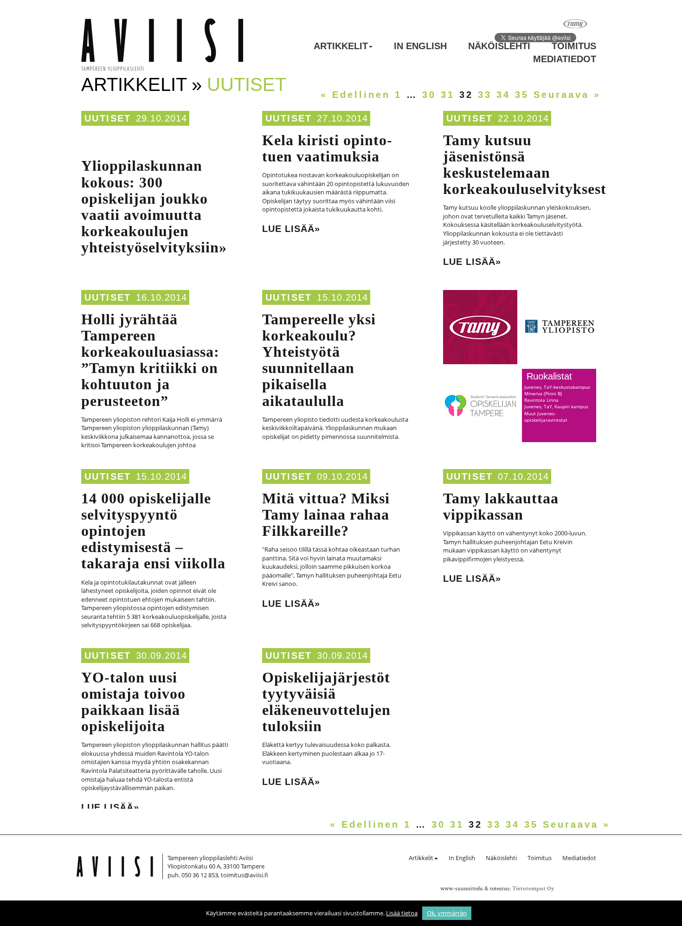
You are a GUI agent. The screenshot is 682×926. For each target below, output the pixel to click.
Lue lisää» (291, 229)
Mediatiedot (564, 59)
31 (448, 95)
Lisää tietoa (402, 913)
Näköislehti (499, 46)
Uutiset (107, 118)
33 (485, 95)
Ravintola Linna (541, 400)
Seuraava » (567, 95)
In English (420, 46)
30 (429, 95)
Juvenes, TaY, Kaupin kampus (556, 406)
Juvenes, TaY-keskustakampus (557, 387)
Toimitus (574, 46)
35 (522, 95)
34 (503, 95)
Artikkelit (341, 46)
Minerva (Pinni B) (543, 393)
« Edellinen (355, 95)
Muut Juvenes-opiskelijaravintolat (545, 416)
